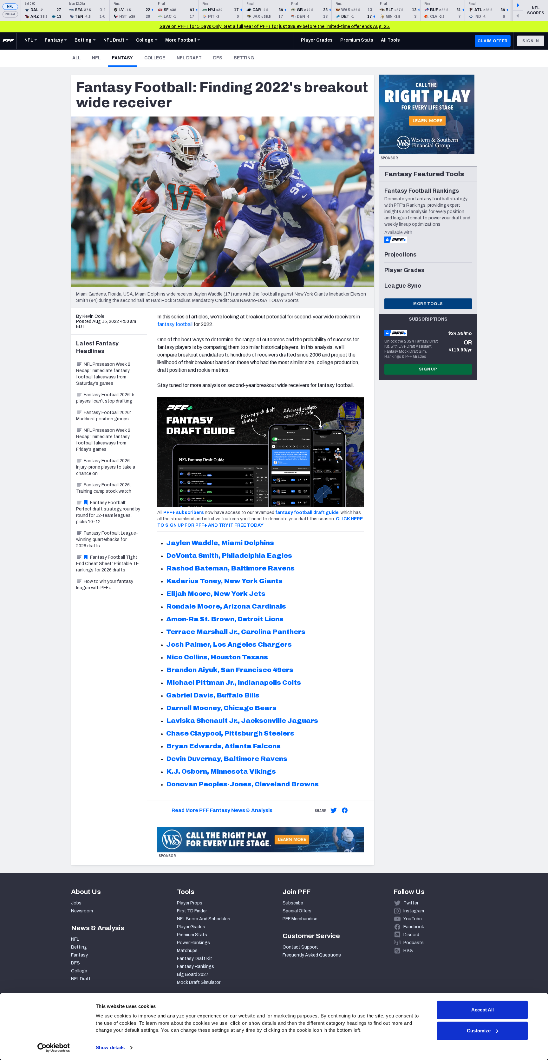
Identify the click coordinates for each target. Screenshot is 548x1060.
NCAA (10, 14)
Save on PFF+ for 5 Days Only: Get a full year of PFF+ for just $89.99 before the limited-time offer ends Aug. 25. (275, 26)
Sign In (530, 41)
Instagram (413, 911)
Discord (411, 934)
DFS (217, 58)
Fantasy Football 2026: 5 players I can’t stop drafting (105, 397)
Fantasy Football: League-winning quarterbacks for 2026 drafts (107, 539)
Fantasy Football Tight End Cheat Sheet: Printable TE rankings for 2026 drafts (107, 563)
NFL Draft (189, 58)
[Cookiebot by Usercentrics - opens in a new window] (54, 1047)
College (154, 58)
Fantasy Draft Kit (194, 958)
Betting (244, 58)
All (76, 58)
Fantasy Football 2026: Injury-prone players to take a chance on (105, 467)
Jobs (76, 903)
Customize (479, 1030)
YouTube (412, 919)
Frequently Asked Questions (312, 955)
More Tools (428, 304)
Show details (110, 1047)
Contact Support (300, 947)
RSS (408, 950)
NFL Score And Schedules (203, 919)
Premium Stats (192, 934)
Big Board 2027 (193, 974)
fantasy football (174, 324)
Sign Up (428, 369)
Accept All (482, 1009)
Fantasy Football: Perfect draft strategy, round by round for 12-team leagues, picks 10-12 (108, 512)
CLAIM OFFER (493, 41)
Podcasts (413, 942)
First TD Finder (192, 911)
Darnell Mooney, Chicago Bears (221, 707)
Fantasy (124, 57)
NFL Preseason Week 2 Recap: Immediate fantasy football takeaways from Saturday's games (103, 374)
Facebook (413, 926)
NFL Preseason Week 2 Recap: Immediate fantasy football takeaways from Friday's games (103, 440)
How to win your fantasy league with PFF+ (104, 584)
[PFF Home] (8, 41)
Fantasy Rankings (195, 966)
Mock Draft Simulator (198, 982)
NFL (10, 6)
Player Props (189, 903)
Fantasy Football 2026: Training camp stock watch (103, 488)
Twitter (410, 903)
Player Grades (191, 926)
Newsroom (82, 911)
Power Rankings (193, 942)
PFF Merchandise (300, 919)
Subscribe (293, 903)
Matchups (187, 950)
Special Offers (297, 911)
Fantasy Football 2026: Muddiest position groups (103, 415)
